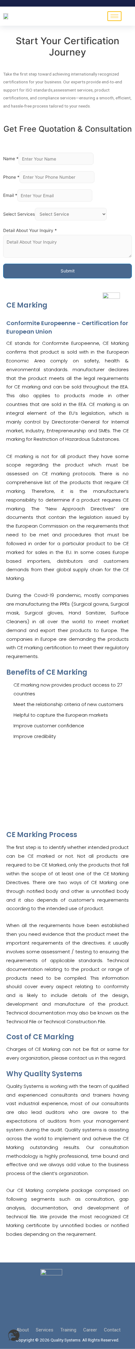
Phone (11, 177)
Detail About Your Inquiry (30, 230)
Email (10, 195)
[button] (13, 1335)
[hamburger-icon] (114, 16)
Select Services (19, 214)
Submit (68, 270)
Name (11, 158)
